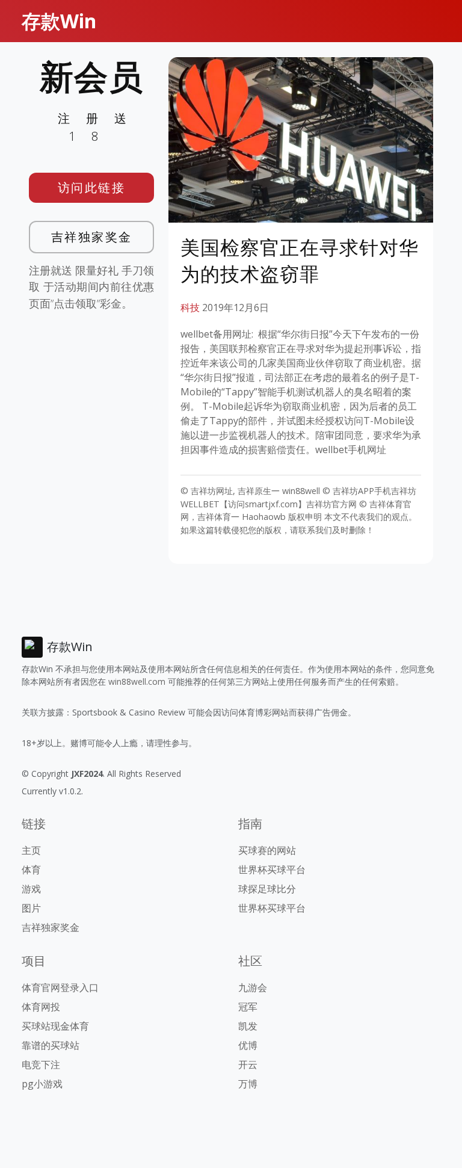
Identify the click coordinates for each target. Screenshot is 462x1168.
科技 (190, 307)
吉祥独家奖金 (91, 237)
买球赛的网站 (267, 850)
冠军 (247, 1006)
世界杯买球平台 (272, 869)
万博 (247, 1083)
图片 (31, 908)
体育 (31, 869)
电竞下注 (41, 1064)
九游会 (252, 987)
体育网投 (41, 1006)
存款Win (59, 21)
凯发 (247, 1026)
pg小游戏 (42, 1083)
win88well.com (136, 681)
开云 (247, 1064)
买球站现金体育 (55, 1026)
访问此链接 (92, 187)
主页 (31, 850)
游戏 (31, 888)
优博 (247, 1045)
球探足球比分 (267, 888)
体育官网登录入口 (60, 987)
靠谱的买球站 (50, 1045)
